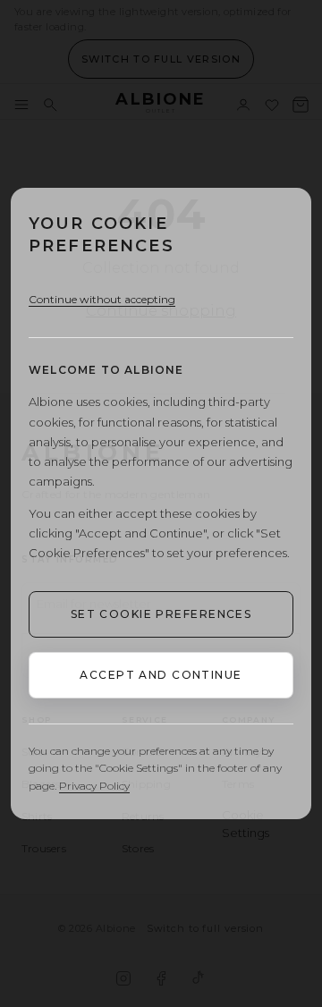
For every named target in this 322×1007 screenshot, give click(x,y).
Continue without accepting (102, 299)
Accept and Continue (161, 674)
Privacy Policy (94, 785)
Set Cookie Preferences (161, 614)
